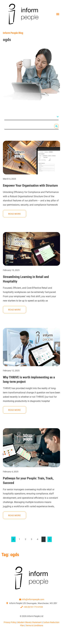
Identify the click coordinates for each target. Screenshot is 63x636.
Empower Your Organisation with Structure (30, 185)
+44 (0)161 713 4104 (33, 607)
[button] (57, 14)
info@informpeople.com (33, 599)
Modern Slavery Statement (30, 622)
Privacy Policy (10, 622)
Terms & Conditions (34, 625)
